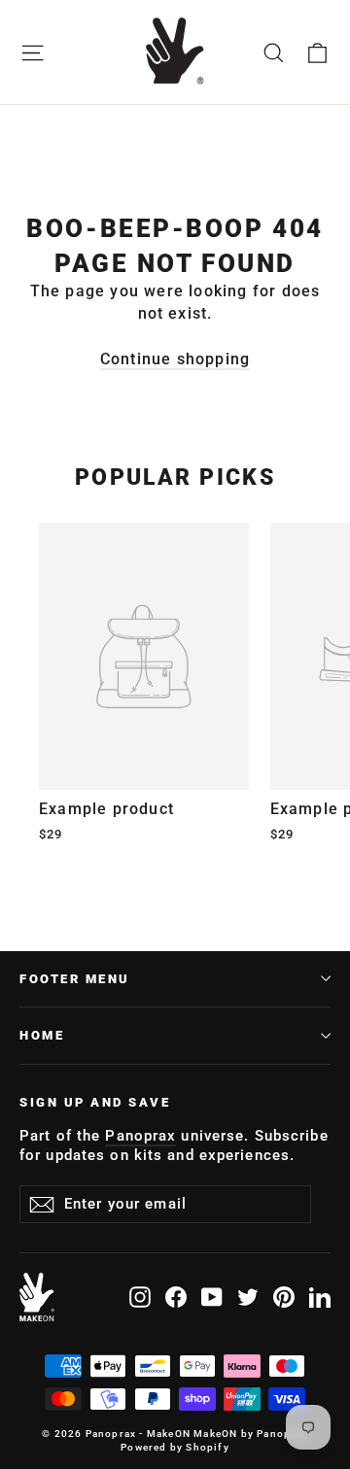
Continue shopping (175, 359)
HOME (41, 1035)
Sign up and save (94, 1102)
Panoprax (140, 1135)
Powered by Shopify (175, 1447)
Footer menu (74, 979)
